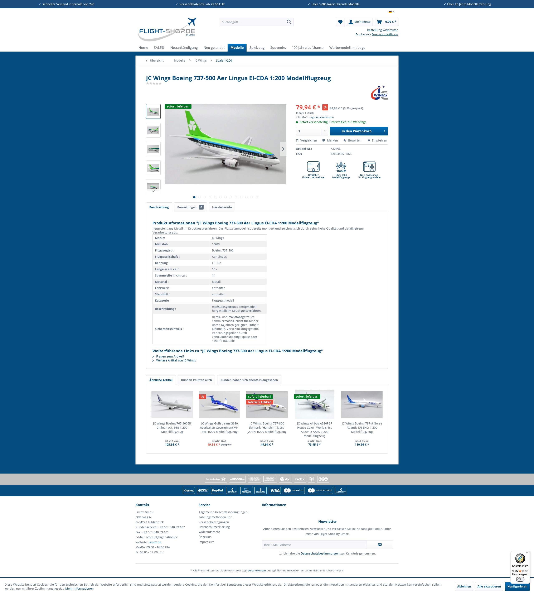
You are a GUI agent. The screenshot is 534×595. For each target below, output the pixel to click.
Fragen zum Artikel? (169, 356)
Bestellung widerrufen (382, 30)
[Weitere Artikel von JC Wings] (379, 92)
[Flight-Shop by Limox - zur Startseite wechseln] (167, 30)
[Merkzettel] (340, 22)
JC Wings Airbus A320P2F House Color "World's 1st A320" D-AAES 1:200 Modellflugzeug (314, 429)
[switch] (520, 579)
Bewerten (354, 140)
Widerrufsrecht (209, 532)
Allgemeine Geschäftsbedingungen (223, 512)
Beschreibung (159, 207)
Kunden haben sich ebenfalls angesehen (249, 380)
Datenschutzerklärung (385, 34)
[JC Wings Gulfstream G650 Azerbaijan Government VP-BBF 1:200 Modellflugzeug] (219, 404)
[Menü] (527, 553)
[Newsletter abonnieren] (380, 545)
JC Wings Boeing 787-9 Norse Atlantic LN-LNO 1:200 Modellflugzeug (362, 427)
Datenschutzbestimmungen (320, 553)
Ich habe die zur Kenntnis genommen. (329, 553)
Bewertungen (189, 207)
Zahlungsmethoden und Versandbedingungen (215, 519)
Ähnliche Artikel (161, 380)
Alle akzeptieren (489, 586)
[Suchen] (289, 22)
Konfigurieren (517, 586)
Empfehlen (379, 140)
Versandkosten (257, 570)
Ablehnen (464, 586)
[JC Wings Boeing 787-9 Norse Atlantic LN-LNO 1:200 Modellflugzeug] (362, 404)
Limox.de (155, 542)
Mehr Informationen (79, 588)
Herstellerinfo (222, 207)
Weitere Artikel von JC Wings (175, 360)
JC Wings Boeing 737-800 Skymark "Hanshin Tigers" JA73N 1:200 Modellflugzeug (267, 427)
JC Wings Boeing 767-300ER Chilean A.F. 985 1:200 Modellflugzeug (172, 427)
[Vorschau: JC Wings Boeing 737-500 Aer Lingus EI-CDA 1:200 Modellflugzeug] (153, 111)
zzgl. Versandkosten (322, 117)
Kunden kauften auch (196, 380)
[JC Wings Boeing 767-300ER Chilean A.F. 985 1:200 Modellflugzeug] (172, 404)
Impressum (206, 542)
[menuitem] (256, 22)
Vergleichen (308, 140)
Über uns (205, 537)
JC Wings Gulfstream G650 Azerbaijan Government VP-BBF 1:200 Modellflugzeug (219, 427)
